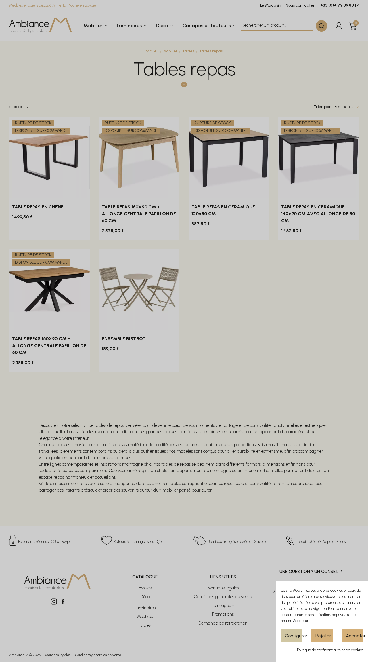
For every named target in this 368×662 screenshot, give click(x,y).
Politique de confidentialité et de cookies (330, 650)
